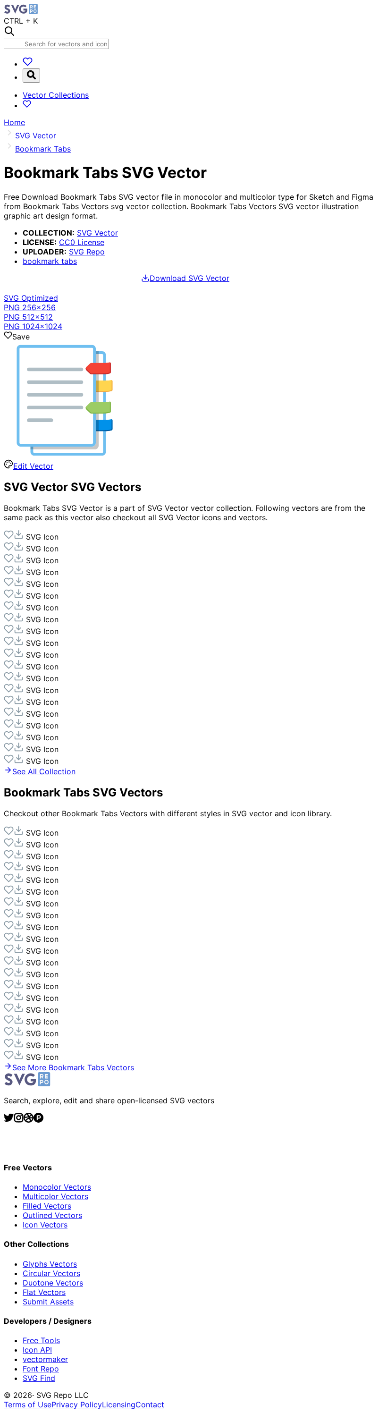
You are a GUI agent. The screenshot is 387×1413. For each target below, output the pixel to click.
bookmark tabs (50, 261)
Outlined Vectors (52, 1215)
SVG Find (39, 1378)
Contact (149, 1404)
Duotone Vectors (53, 1282)
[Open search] (31, 75)
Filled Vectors (47, 1205)
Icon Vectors (45, 1224)
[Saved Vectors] (28, 63)
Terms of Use (27, 1404)
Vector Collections (56, 95)
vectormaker (45, 1359)
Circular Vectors (51, 1273)
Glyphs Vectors (50, 1264)
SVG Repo (87, 251)
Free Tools (41, 1340)
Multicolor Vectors (55, 1196)
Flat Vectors (44, 1292)
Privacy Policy (76, 1404)
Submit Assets (48, 1301)
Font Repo (41, 1368)
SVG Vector (97, 232)
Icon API (37, 1349)
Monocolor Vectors (57, 1187)
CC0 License (81, 242)
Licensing (118, 1404)
